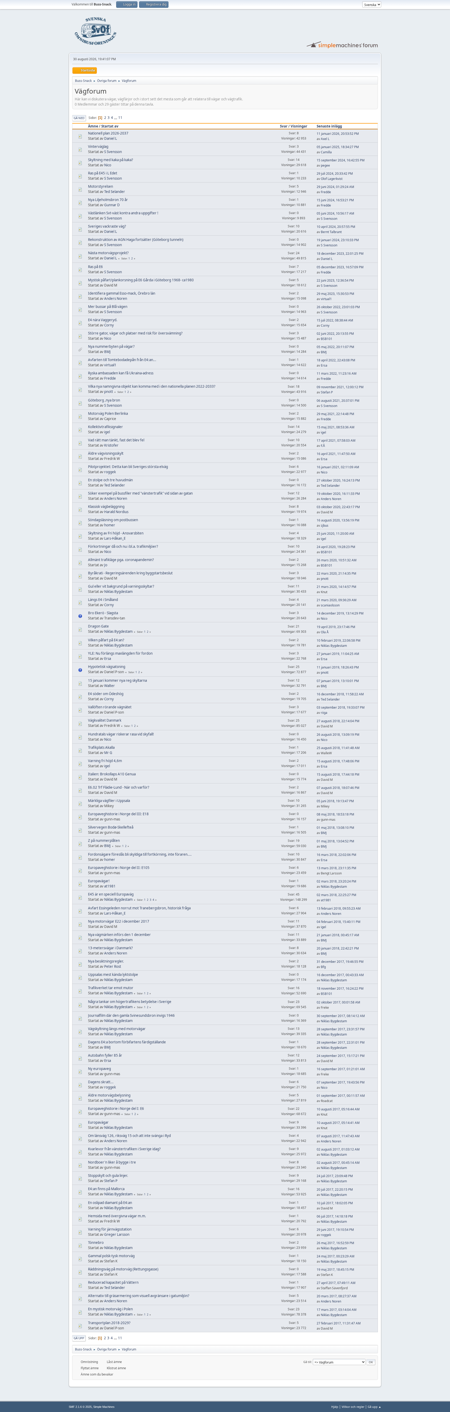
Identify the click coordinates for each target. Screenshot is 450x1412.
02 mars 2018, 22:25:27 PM (336, 895)
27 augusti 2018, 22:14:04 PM (338, 721)
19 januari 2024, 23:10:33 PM (338, 240)
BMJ (107, 351)
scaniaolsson (330, 605)
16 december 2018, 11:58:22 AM (340, 694)
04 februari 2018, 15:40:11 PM (338, 922)
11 (120, 117)
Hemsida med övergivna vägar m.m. (117, 1216)
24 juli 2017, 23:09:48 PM (335, 1176)
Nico (107, 165)
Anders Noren (115, 298)
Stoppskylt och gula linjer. (108, 1175)
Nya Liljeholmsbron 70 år (108, 199)
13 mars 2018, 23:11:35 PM (336, 868)
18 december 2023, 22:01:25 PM (340, 253)
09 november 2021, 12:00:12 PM (340, 387)
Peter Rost (112, 966)
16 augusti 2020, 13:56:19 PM (338, 520)
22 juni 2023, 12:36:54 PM (335, 280)
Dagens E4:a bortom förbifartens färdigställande (127, 1042)
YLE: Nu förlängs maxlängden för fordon (120, 653)
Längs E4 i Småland (103, 599)
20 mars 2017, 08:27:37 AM (337, 1296)
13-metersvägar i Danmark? (110, 948)
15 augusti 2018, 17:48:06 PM (338, 761)
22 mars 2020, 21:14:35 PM (336, 573)
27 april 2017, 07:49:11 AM (336, 1283)
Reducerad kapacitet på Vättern (113, 1282)
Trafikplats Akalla (101, 747)
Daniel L (110, 138)
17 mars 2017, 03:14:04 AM (337, 1309)
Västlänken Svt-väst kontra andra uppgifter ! (123, 213)
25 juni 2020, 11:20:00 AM (335, 533)
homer (109, 525)
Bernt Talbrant (331, 232)
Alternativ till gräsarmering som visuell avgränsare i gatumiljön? (138, 1295)
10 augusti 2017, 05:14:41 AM (338, 1123)
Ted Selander (114, 191)
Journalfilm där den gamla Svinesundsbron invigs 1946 (131, 1015)
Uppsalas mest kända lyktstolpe (113, 974)
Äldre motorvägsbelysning (109, 1095)
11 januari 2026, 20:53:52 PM (338, 133)
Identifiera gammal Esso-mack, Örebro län (121, 293)
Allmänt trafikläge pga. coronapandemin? (121, 559)
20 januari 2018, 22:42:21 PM (338, 948)
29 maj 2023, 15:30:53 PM (335, 293)
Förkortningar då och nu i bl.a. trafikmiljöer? (123, 546)
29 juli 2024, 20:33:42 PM (335, 173)
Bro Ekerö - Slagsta (103, 613)
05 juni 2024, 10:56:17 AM (335, 213)
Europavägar (98, 1122)
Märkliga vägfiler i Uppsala (109, 800)
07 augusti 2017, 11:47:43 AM (338, 1136)
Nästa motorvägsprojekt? (108, 253)
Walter (109, 685)
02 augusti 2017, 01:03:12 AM (338, 1149)
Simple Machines (104, 1406)
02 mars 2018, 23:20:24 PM (336, 881)
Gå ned (79, 118)
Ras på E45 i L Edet (102, 173)
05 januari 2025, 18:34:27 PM (338, 147)
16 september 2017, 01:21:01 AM (341, 1069)
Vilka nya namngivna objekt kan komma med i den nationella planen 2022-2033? (151, 386)
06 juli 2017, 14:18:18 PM (335, 1216)
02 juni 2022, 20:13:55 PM (335, 333)
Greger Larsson (116, 1234)
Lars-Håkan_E (115, 538)
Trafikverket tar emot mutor (110, 987)
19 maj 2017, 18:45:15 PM (335, 1269)
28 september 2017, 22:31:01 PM (341, 1042)
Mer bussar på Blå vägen (107, 306)
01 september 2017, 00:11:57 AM (341, 1095)
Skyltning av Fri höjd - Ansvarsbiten (115, 533)
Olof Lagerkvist (331, 179)
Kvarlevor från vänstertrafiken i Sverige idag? (124, 1149)
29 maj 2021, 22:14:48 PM (335, 414)
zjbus (324, 525)
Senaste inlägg (329, 126)
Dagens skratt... (101, 1082)
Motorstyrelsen (100, 186)
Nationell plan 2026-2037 (108, 133)
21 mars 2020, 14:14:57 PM (336, 587)
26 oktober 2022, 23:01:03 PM (338, 307)
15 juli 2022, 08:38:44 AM (335, 320)
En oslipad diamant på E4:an (110, 1202)
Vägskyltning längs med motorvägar (117, 1028)
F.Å (323, 445)
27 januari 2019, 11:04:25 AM (338, 654)
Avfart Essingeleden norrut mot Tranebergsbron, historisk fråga (139, 908)
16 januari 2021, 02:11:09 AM (338, 467)
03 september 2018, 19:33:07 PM (341, 707)
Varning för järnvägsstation (110, 1229)
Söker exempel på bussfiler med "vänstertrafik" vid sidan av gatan (140, 493)
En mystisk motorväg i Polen (110, 1309)
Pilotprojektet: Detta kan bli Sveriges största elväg (128, 466)
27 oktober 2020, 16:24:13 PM (338, 480)
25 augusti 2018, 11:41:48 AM (338, 748)
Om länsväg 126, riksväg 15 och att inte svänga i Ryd (129, 1135)
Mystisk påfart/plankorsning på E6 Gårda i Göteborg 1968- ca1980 (141, 280)
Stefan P (327, 392)
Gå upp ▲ (374, 1407)
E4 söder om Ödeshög (105, 693)
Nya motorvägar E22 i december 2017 (118, 921)
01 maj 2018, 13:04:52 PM (335, 841)
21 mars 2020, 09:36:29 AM (337, 600)
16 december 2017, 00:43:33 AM (340, 975)
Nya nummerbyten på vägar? (111, 346)
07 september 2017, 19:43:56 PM (341, 1082)
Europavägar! (99, 881)
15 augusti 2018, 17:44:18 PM (338, 774)
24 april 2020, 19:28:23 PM (336, 547)
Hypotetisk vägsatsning (106, 666)
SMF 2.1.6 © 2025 (80, 1406)
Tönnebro (96, 1242)
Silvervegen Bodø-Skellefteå (110, 827)
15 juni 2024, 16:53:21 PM (335, 200)
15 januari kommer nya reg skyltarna (117, 680)
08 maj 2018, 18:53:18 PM (335, 814)
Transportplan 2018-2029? (109, 1322)
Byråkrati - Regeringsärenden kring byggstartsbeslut (130, 573)
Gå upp (79, 1338)
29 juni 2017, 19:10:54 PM (335, 1229)
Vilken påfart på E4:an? (106, 640)
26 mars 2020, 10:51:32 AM (337, 560)
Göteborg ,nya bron (104, 400)
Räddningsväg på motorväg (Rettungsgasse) (123, 1269)
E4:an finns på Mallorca (106, 1188)
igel (107, 432)
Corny (109, 325)
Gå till (307, 1362)
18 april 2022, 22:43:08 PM (336, 360)
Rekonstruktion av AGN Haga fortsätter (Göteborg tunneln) (135, 239)
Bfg (323, 967)
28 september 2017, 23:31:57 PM (341, 1029)
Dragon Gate (98, 626)
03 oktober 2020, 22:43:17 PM (338, 507)
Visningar (299, 126)
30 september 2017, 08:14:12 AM (341, 1016)
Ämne (93, 126)
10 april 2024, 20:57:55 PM (336, 226)
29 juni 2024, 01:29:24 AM (335, 187)
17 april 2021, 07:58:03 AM (336, 440)
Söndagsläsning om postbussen (113, 520)
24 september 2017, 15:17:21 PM (341, 1056)
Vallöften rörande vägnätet (110, 707)
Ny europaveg (99, 1068)
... (116, 117)
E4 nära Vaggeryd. (102, 320)
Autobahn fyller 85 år (105, 1055)
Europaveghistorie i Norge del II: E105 (118, 867)
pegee (325, 165)
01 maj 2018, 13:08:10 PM (335, 827)
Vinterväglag (98, 146)
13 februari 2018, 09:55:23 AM (339, 908)
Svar (284, 126)
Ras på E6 (95, 266)
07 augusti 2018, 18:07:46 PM (338, 788)
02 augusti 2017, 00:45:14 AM (338, 1162)
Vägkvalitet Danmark (104, 720)
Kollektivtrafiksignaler (105, 426)
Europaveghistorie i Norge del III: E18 (118, 814)
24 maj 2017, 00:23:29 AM (335, 1256)
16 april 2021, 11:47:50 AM (336, 454)
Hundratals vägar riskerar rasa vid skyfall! (121, 734)
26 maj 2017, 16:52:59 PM (335, 1243)
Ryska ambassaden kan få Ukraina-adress (120, 373)
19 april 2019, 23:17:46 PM (336, 627)
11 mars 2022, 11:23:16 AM (337, 373)
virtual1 (326, 299)
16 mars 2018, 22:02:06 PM (336, 855)
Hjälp (334, 1407)
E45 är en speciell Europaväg (111, 894)
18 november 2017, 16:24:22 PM (340, 988)
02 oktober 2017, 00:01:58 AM (338, 1002)
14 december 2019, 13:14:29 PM (340, 613)
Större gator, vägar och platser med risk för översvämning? (135, 333)
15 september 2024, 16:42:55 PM (341, 160)
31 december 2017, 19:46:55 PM (340, 961)
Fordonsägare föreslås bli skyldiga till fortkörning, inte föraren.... (140, 854)
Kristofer (111, 445)
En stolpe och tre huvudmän (110, 480)
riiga (324, 712)
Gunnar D (112, 205)
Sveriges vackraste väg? (107, 226)
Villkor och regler (353, 1407)
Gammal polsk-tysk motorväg (111, 1255)
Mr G (108, 752)
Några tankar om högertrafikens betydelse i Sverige (129, 1001)
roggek (110, 472)
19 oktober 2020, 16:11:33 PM (338, 493)
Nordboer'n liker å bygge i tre (112, 1162)
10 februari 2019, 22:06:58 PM (338, 640)
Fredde (326, 192)
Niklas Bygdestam (118, 591)
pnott (108, 391)
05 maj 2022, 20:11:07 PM (335, 347)
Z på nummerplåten (104, 840)
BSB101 (326, 339)
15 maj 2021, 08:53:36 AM (335, 427)
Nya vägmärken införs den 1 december (119, 934)
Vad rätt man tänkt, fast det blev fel (116, 440)
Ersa (324, 365)
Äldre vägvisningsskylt (105, 453)
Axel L (325, 139)
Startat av (109, 126)
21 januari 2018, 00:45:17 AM (338, 935)
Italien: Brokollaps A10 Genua (112, 774)
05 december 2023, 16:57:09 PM (340, 267)
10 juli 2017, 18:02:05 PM (335, 1203)
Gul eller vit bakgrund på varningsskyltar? (121, 586)
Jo (105, 565)
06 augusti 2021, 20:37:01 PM (338, 400)
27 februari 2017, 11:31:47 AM (339, 1323)
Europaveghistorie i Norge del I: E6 (116, 1108)
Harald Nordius (116, 511)
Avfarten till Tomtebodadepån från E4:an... (122, 359)
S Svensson (113, 151)
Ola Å (325, 632)
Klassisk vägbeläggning (106, 506)
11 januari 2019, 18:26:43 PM (338, 667)
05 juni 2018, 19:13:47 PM (335, 801)
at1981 (110, 886)
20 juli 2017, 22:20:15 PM (335, 1189)
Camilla (326, 152)
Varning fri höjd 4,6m (105, 760)
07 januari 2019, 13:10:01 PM (338, 681)
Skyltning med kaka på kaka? (110, 159)
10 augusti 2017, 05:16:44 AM (338, 1109)
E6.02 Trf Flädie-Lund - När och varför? (118, 787)
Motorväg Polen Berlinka (108, 413)
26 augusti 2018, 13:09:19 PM (338, 734)
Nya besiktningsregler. (106, 961)
